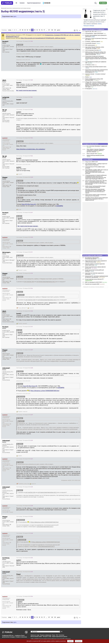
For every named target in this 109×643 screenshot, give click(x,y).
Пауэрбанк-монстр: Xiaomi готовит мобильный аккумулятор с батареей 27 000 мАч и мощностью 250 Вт (96, 199)
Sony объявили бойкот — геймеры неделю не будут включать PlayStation (96, 164)
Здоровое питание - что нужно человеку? (95, 74)
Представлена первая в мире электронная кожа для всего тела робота (95, 195)
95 (39, 30)
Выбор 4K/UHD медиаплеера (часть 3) (23, 11)
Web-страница (5, 52)
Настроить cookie (47, 636)
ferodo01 (20, 174)
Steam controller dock (92, 153)
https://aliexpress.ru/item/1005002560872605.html (45, 390)
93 (34, 30)
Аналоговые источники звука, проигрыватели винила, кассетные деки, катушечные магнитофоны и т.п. (96, 71)
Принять (70, 641)
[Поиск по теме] (77, 30)
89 (25, 30)
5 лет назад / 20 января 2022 (24, 41)
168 (52, 30)
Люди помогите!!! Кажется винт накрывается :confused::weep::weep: (96, 261)
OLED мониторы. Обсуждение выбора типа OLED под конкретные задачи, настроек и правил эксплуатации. (95, 53)
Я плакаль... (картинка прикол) (92, 41)
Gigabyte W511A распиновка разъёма (95, 155)
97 (44, 30)
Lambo (24, 270)
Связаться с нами (35, 635)
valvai (20, 308)
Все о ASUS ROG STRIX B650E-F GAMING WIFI (97, 146)
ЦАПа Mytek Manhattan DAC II (45, 526)
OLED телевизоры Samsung (91, 50)
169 (55, 30)
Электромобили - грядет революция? (94, 33)
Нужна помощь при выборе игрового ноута (95, 66)
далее (58, 30)
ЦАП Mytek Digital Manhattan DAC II (46, 281)
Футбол (87, 77)
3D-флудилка (88, 88)
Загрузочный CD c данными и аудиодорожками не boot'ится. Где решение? (96, 277)
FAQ (57, 635)
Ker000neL (21, 483)
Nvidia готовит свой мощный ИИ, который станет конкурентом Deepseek (95, 187)
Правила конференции (45, 635)
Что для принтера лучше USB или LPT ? (94, 279)
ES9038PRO (59, 206)
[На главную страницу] (7, 3)
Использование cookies (36, 636)
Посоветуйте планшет (90, 43)
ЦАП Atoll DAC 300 (29, 281)
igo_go (19, 209)
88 (22, 30)
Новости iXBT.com (87, 159)
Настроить (78, 641)
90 (27, 30)
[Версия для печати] (74, 30)
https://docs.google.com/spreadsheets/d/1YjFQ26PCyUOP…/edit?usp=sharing (43, 38)
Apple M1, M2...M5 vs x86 (90, 31)
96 (41, 30)
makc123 (31, 308)
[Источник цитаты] (17, 44)
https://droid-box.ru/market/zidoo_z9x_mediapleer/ (30, 149)
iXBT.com (33, 638)
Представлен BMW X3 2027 (91, 161)
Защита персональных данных (59, 636)
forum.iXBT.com (63, 638)
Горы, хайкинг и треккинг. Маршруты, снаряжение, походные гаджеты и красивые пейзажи (96, 150)
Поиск (53, 635)
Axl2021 (20, 323)
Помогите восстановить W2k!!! (92, 284)
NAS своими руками (90, 45)
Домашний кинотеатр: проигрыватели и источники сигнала (15, 8)
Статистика (61, 635)
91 (29, 30)
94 (37, 30)
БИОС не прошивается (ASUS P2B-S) (93, 282)
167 (49, 30)
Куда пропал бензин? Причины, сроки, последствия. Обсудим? (94, 48)
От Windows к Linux (89, 64)
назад (9, 30)
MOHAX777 (24, 308)
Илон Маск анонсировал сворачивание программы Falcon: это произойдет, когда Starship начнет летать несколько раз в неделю (95, 191)
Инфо (78, 41)
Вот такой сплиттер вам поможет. (26, 90)
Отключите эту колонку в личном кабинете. (93, 287)
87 (20, 30)
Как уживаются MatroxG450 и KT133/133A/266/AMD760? (92, 258)
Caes (28, 483)
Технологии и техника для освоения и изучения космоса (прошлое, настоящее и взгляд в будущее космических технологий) (96, 57)
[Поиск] (95, 3)
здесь (14, 16)
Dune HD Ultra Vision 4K (29, 204)
